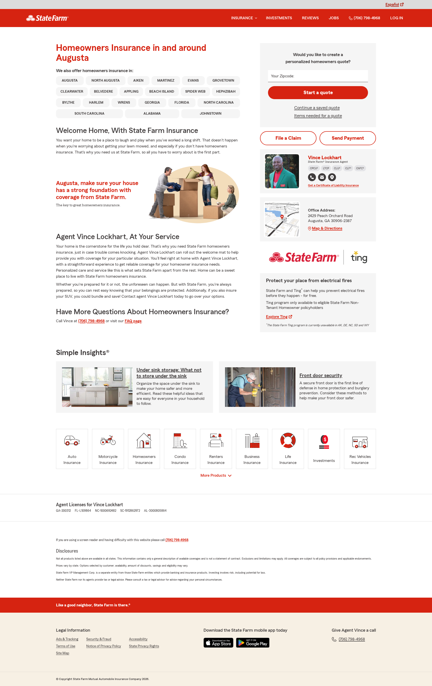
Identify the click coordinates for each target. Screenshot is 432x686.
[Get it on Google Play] (253, 643)
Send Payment (348, 138)
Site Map (62, 653)
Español (392, 5)
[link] (47, 18)
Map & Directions (327, 228)
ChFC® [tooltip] (360, 168)
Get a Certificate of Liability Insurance (333, 185)
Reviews (310, 18)
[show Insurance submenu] (255, 18)
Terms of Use (65, 646)
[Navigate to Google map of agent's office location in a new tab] (332, 177)
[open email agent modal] (322, 178)
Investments (279, 18)
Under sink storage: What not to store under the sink (169, 373)
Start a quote (318, 92)
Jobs (334, 18)
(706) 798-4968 (367, 18)
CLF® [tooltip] (348, 168)
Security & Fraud (98, 639)
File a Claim (288, 138)
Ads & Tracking (67, 639)
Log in (396, 18)
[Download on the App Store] (219, 643)
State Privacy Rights (144, 646)
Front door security (321, 375)
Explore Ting (277, 317)
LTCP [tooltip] (326, 168)
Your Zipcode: (282, 76)
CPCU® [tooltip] (314, 168)
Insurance (242, 18)
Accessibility (138, 639)
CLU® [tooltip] (337, 168)
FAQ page (133, 321)
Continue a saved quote (317, 107)
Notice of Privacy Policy (103, 646)
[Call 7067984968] (312, 177)
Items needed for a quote (318, 115)
